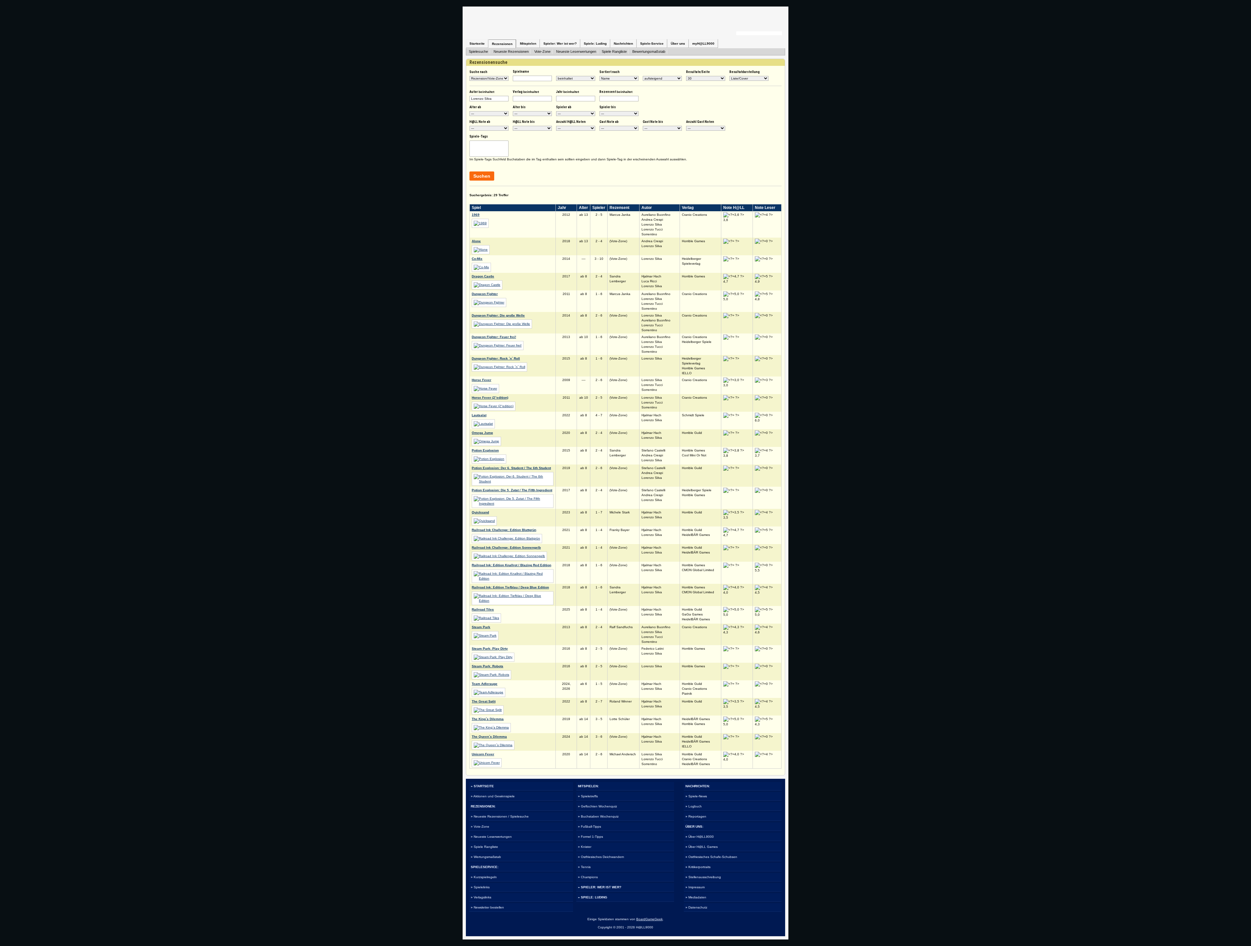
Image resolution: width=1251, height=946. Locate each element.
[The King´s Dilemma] (491, 727)
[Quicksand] (484, 521)
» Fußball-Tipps (589, 826)
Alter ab (475, 107)
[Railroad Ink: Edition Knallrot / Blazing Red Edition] (513, 578)
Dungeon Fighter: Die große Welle (498, 315)
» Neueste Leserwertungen (491, 836)
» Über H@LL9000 (699, 836)
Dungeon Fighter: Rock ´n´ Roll (496, 358)
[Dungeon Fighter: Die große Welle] (502, 324)
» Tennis (584, 867)
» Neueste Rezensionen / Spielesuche (500, 816)
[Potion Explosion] (489, 459)
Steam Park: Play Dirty (490, 648)
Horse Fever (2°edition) (490, 397)
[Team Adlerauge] (488, 692)
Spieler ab (563, 107)
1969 (476, 214)
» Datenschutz (696, 907)
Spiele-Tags (478, 136)
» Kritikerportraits (698, 867)
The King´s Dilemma (488, 719)
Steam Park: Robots (487, 666)
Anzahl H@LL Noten (571, 122)
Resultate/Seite (698, 72)
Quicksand (480, 512)
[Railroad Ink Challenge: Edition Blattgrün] (507, 538)
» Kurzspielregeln (484, 877)
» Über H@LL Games (701, 847)
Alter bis (519, 107)
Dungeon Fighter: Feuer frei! (494, 337)
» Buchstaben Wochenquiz (598, 816)
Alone (476, 241)
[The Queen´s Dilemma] (493, 745)
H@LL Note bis (524, 122)
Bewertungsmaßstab (648, 51)
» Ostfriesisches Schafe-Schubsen (711, 857)
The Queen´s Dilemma (489, 736)
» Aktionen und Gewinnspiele (493, 796)
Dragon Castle (483, 276)
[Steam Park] (485, 635)
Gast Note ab (609, 122)
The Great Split (484, 701)
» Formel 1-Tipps (590, 836)
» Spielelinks (480, 887)
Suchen (481, 176)
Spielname (521, 71)
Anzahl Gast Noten (700, 122)
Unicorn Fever (483, 754)
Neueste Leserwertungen (576, 51)
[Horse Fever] (485, 388)
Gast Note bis (653, 122)
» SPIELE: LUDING (592, 897)
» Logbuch (693, 806)
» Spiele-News (696, 796)
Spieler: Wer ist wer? (560, 43)
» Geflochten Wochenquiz (597, 806)
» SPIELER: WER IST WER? (599, 887)
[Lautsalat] (483, 423)
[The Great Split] (488, 710)
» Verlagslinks (481, 897)
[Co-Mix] (481, 267)
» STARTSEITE (482, 786)
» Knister (584, 847)
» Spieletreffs (588, 796)
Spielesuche (478, 51)
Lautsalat (479, 415)
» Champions (588, 877)
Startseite (477, 43)
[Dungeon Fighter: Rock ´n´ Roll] (499, 367)
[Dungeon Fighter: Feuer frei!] (498, 345)
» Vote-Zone (480, 826)
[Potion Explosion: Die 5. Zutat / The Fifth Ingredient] (513, 503)
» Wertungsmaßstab (486, 857)
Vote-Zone (542, 51)
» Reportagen (695, 816)
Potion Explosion (485, 450)
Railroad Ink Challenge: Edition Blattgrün (504, 530)
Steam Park (481, 627)
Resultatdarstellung (744, 72)
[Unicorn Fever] (487, 762)
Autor (481, 92)
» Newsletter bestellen (487, 907)
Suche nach (478, 72)
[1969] (480, 223)
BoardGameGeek (649, 919)
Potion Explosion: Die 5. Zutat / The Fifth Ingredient (512, 490)
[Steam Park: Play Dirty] (493, 657)
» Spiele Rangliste (484, 847)
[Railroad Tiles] (486, 618)
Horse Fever (481, 380)
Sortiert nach (609, 72)
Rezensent (615, 92)
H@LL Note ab (479, 122)
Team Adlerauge (484, 684)
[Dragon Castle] (487, 285)
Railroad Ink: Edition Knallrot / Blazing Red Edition (511, 565)
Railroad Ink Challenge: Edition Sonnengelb (506, 547)
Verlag (526, 92)
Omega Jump (482, 433)
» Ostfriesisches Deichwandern (601, 857)
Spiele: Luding (595, 43)
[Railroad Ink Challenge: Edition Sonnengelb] (509, 556)
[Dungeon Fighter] (489, 302)
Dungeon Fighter (485, 294)
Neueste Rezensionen (511, 51)
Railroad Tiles (483, 609)
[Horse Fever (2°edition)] (493, 406)
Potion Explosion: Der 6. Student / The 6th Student (511, 468)
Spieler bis (607, 107)
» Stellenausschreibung (703, 877)
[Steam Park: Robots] (491, 674)
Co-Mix (477, 258)
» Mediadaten (695, 897)
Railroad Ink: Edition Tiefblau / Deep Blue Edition (510, 587)
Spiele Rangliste (614, 51)
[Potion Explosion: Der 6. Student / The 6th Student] (513, 481)
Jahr (567, 92)
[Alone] (481, 249)
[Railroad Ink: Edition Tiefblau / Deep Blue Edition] (513, 600)
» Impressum (695, 887)
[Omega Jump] (486, 441)
